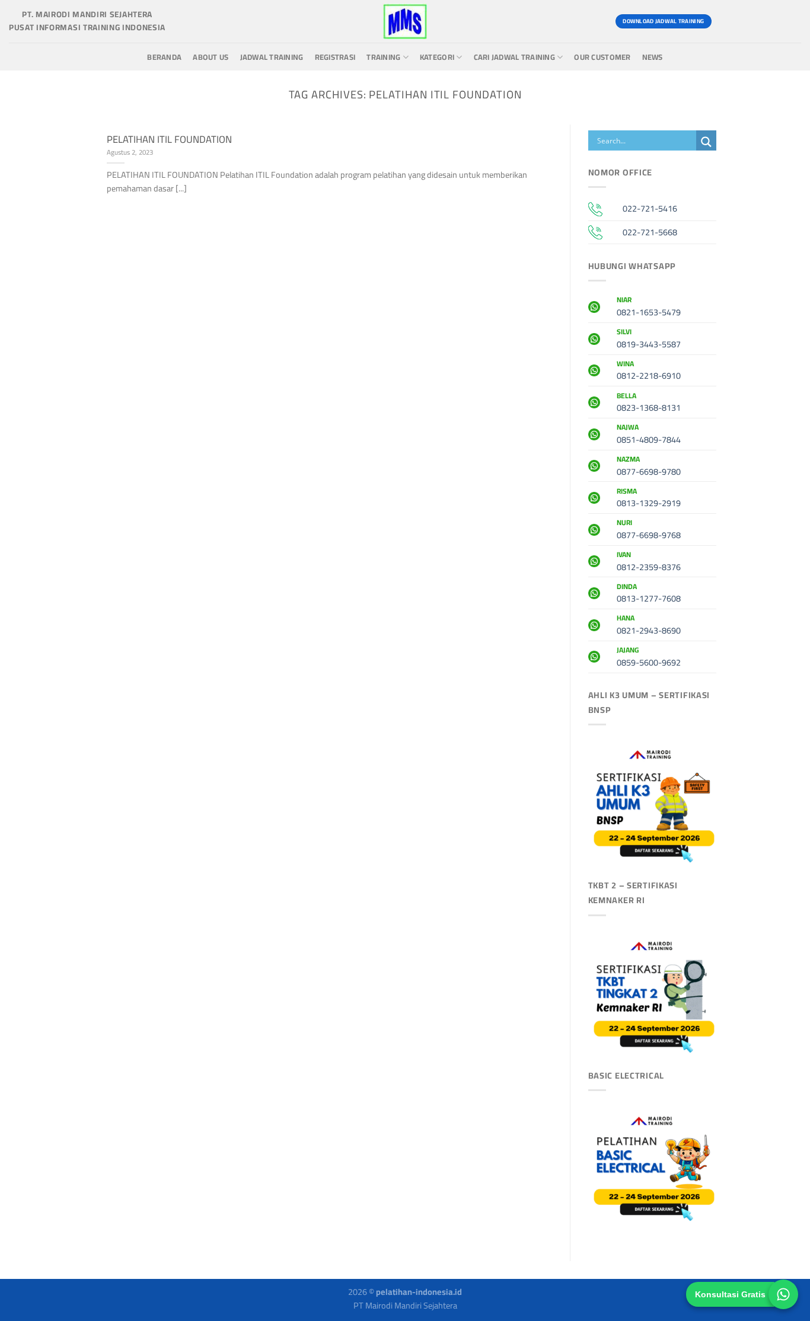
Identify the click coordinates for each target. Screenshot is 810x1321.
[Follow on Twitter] (769, 21)
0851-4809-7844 (649, 435)
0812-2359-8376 (649, 562)
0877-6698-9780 (649, 467)
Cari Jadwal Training (514, 57)
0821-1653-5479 (649, 307)
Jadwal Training (272, 57)
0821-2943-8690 (649, 625)
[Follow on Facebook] (726, 21)
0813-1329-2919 (649, 499)
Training (383, 57)
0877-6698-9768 (649, 530)
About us (210, 57)
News (652, 57)
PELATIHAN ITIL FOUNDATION (169, 139)
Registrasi (335, 57)
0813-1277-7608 (649, 594)
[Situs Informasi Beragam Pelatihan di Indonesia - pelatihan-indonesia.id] (405, 21)
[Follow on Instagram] (747, 21)
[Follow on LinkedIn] (790, 21)
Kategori (437, 57)
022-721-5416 (650, 208)
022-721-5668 (650, 232)
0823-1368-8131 (649, 403)
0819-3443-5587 (649, 339)
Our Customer (602, 57)
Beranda (164, 57)
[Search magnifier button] (706, 141)
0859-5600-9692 (649, 657)
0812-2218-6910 (649, 371)
